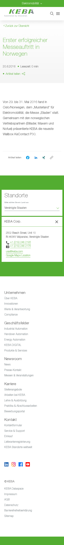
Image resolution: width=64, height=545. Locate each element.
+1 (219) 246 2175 (20, 246)
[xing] (44, 157)
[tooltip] (51, 157)
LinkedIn (20, 91)
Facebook (20, 84)
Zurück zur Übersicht (16, 26)
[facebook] (28, 157)
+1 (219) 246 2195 (20, 242)
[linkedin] (36, 157)
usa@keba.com (14, 251)
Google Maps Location (18, 255)
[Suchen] (52, 13)
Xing (17, 98)
